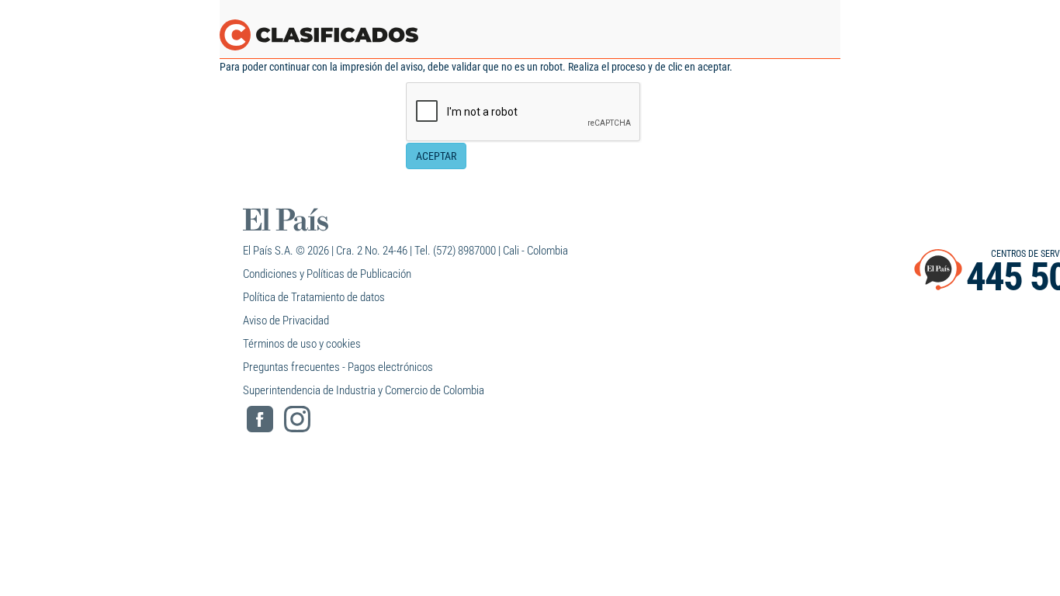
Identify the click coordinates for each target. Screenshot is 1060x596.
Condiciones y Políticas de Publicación (327, 274)
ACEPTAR (436, 156)
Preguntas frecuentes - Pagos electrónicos (338, 367)
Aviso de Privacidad (286, 320)
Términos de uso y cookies (302, 344)
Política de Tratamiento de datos (314, 297)
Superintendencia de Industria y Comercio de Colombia (363, 390)
